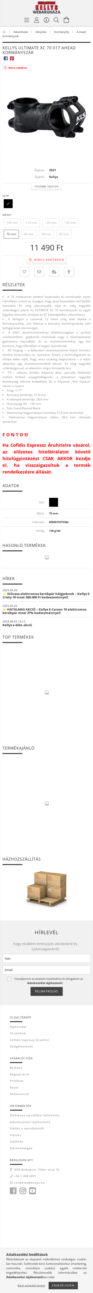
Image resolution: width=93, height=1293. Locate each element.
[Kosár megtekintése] (66, 20)
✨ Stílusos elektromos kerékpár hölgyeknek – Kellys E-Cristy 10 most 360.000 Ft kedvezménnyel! (46, 595)
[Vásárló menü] (47, 20)
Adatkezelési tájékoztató (30, 1122)
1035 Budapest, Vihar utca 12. (36, 1169)
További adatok (46, 186)
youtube (32, 1191)
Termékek (18, 1033)
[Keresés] (57, 20)
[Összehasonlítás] (54, 272)
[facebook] (5, 58)
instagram (23, 1191)
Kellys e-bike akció (17, 625)
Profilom (17, 1081)
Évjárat (39, 170)
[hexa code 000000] (8, 203)
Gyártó (39, 177)
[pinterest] (12, 58)
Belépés (16, 1067)
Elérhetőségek (21, 1148)
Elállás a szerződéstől (27, 1128)
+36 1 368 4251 (25, 1176)
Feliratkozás (46, 991)
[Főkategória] (4, 32)
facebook (13, 1191)
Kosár (14, 1087)
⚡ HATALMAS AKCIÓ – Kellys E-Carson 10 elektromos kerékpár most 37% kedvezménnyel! (44, 611)
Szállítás (16, 1141)
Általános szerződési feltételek (35, 1115)
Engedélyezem (63, 1285)
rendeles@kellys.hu (29, 1182)
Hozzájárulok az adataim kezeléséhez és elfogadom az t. (48, 980)
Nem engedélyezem (31, 1285)
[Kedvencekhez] (24, 272)
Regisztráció (19, 1074)
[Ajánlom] (39, 272)
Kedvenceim (19, 1094)
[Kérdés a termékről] (69, 272)
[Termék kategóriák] (27, 20)
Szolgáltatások (21, 1046)
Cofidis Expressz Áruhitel (29, 1040)
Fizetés (15, 1135)
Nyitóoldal (18, 1027)
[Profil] (37, 20)
